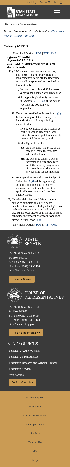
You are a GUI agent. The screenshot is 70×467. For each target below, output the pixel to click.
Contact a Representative (26, 332)
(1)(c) (58, 113)
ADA (35, 451)
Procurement (35, 406)
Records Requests (35, 397)
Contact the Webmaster (35, 415)
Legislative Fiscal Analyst (23, 356)
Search (30, 2)
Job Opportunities (35, 424)
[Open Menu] (57, 11)
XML (54, 53)
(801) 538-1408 (31, 266)
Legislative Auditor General (24, 350)
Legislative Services (20, 368)
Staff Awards (16, 374)
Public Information (22, 382)
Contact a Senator (22, 279)
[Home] (22, 12)
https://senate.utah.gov (21, 270)
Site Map (35, 433)
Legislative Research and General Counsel (33, 362)
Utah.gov (35, 460)
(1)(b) (32, 181)
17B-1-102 (38, 100)
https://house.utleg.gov (21, 324)
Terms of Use (35, 442)
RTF (46, 53)
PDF (38, 53)
